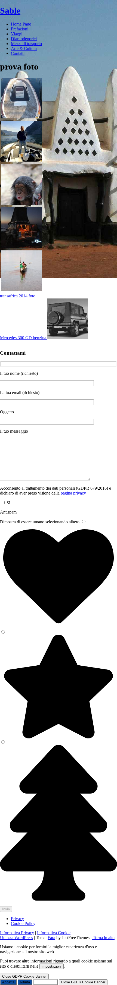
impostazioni (51, 966)
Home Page (21, 24)
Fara (51, 937)
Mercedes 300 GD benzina (23, 337)
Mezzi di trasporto (26, 43)
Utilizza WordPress (16, 937)
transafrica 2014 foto (17, 296)
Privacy (17, 918)
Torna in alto (103, 937)
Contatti (17, 53)
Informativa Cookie (53, 932)
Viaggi (16, 34)
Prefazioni (19, 29)
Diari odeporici (24, 38)
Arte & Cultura (24, 48)
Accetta (8, 982)
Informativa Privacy (17, 932)
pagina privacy (73, 493)
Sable (10, 10)
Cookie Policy (23, 923)
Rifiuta (25, 982)
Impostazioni (45, 982)
